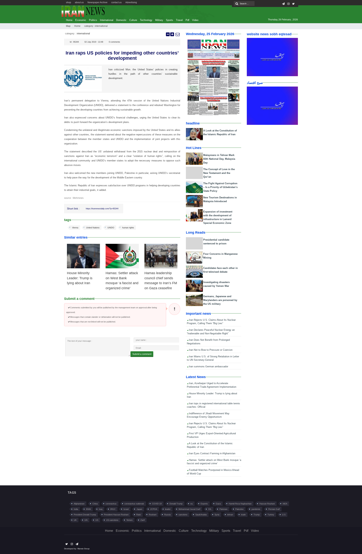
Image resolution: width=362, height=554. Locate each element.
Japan (139, 509)
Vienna (75, 227)
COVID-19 (157, 504)
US (96, 520)
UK (75, 520)
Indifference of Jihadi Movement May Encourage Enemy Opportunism (208, 415)
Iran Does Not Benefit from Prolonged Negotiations (208, 341)
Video (195, 20)
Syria (217, 514)
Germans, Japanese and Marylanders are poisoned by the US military (220, 300)
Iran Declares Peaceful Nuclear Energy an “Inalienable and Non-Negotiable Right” (211, 331)
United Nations (93, 227)
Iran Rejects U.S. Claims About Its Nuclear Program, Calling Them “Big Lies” (211, 321)
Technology (146, 20)
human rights (128, 227)
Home (69, 20)
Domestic (121, 20)
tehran (230, 514)
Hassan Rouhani (267, 504)
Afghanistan (79, 504)
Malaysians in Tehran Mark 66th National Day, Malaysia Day (219, 159)
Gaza (218, 504)
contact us (116, 2)
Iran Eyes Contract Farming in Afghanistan (211, 453)
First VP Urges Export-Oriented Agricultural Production (211, 435)
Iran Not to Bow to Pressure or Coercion (210, 349)
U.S (283, 514)
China (95, 504)
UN (85, 520)
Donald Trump (176, 504)
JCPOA (153, 509)
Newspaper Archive (97, 2)
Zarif (142, 520)
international (101, 26)
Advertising (131, 2)
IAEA (285, 504)
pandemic (256, 509)
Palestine (239, 509)
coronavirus (111, 504)
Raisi (138, 514)
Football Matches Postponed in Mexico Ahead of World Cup (213, 472)
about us (79, 2)
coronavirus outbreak (134, 504)
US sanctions (112, 520)
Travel (179, 20)
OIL (210, 509)
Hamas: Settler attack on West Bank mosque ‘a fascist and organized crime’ (214, 462)
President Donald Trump (85, 514)
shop (68, 2)
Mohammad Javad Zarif (189, 509)
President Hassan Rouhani (116, 514)
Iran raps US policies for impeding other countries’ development (122, 55)
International (106, 20)
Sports (169, 20)
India (76, 509)
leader (168, 509)
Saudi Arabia (201, 514)
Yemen (129, 520)
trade (243, 514)
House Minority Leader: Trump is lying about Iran (79, 278)
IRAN (88, 509)
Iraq (100, 509)
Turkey (271, 514)
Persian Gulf (274, 509)
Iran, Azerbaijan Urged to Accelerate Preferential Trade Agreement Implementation (211, 385)
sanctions (183, 514)
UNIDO (110, 227)
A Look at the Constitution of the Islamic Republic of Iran (210, 445)
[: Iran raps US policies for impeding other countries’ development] (177, 34)
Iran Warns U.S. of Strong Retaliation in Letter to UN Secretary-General (213, 358)
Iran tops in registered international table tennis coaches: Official (213, 405)
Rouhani (152, 514)
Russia (167, 514)
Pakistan (223, 509)
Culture (133, 20)
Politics (93, 20)
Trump (257, 514)
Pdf (187, 20)
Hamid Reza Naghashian (240, 504)
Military (159, 20)
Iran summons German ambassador (208, 366)
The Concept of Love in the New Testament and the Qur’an (219, 173)
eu (191, 504)
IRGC (113, 509)
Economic (80, 20)
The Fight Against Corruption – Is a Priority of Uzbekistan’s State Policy (220, 187)
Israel (126, 509)
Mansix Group (83, 549)
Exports (204, 504)
